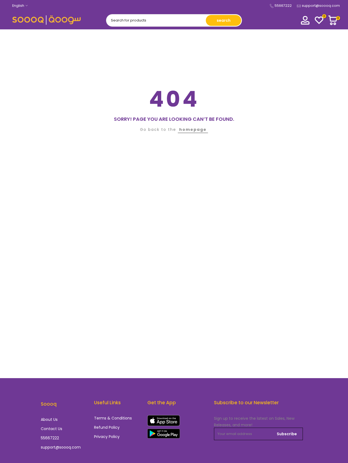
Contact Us (51, 428)
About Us (49, 419)
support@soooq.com (321, 5)
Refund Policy (107, 427)
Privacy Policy (107, 436)
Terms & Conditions (113, 418)
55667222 (283, 5)
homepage (193, 129)
